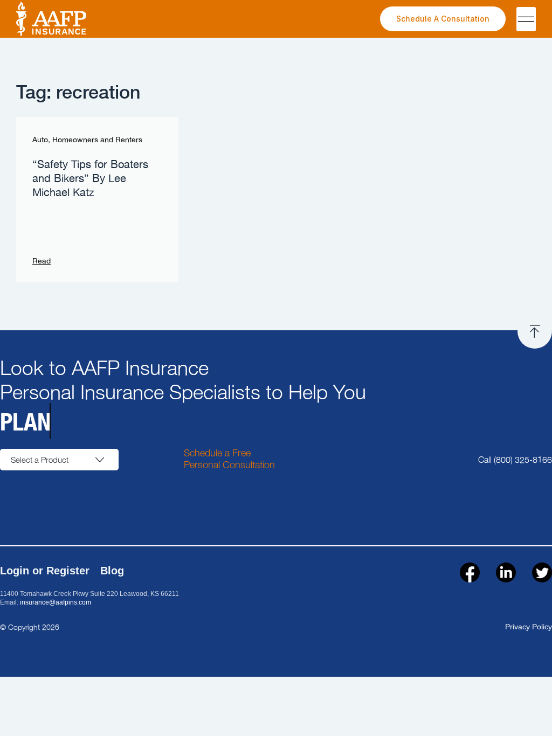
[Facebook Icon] (470, 572)
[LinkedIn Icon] (506, 572)
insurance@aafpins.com (55, 602)
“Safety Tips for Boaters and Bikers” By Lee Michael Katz (90, 179)
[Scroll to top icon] (535, 331)
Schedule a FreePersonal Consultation (229, 458)
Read (41, 261)
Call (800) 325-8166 (515, 459)
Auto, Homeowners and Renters (87, 140)
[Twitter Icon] (542, 572)
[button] (526, 19)
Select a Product (39, 460)
